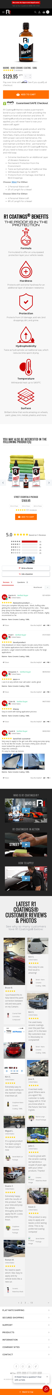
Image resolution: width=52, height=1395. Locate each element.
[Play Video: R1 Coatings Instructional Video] (26, 878)
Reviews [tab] (6, 582)
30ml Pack (14, 506)
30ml (14, 182)
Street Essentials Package (26, 497)
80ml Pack (38, 506)
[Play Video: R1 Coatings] (26, 810)
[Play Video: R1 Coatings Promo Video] (26, 844)
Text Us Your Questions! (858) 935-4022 (26, 6)
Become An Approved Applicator (26, 2)
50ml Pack (26, 506)
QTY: (21, 75)
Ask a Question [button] (27, 574)
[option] (26, 42)
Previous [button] (3, 483)
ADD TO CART (28, 94)
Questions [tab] (21, 582)
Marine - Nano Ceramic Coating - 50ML (15, 619)
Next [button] (49, 483)
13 (31, 1302)
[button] (44, 625)
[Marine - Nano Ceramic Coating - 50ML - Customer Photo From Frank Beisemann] (21, 560)
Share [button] (7, 625)
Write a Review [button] (27, 568)
